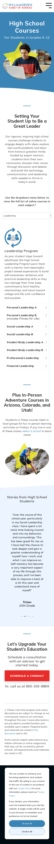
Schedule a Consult (27, 676)
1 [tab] (21, 617)
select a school (31, 431)
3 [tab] (29, 617)
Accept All (27, 823)
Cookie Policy (24, 788)
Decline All (27, 831)
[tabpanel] (27, 558)
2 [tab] (25, 617)
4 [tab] (33, 617)
